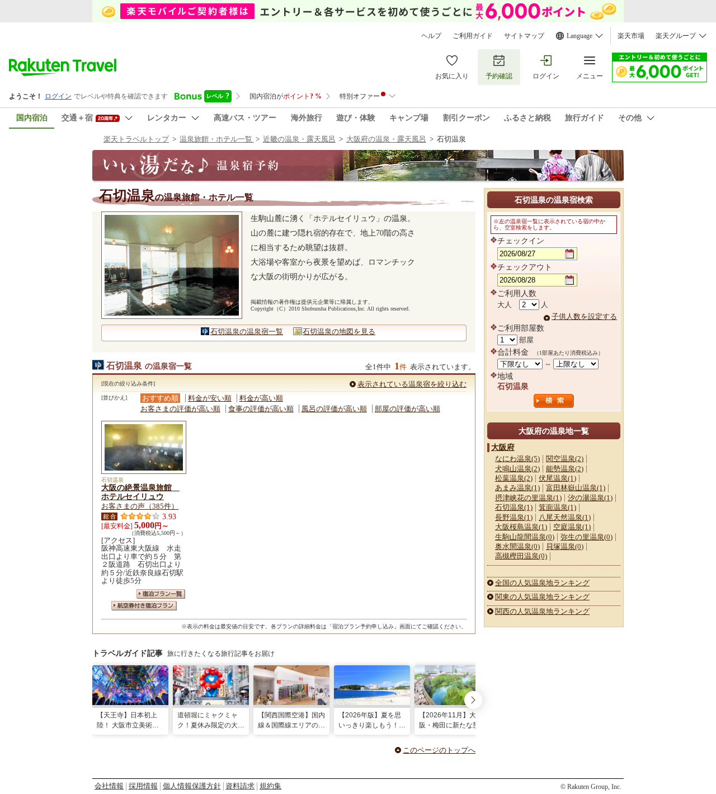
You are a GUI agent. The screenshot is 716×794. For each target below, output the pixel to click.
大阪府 (503, 447)
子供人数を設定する (584, 316)
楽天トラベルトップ (136, 139)
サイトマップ (524, 36)
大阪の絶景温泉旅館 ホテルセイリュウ (140, 492)
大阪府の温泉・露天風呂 (386, 139)
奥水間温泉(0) (517, 546)
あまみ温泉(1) (517, 487)
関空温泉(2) (564, 458)
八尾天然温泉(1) (565, 517)
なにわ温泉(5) (517, 458)
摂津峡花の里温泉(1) (528, 498)
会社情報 (109, 786)
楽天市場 (631, 36)
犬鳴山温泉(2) (517, 468)
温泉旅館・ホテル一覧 (217, 139)
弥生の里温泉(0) (586, 537)
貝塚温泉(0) (564, 546)
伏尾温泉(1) (557, 478)
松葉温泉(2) (514, 478)
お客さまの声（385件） (139, 506)
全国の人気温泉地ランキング (542, 583)
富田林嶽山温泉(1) (575, 487)
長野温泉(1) (514, 517)
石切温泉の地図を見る (339, 331)
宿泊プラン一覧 (160, 594)
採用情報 (143, 786)
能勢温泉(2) (564, 468)
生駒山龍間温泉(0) (524, 537)
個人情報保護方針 (192, 786)
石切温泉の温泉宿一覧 (246, 331)
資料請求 (240, 786)
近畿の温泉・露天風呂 (299, 139)
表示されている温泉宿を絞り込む (412, 384)
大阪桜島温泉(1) (521, 527)
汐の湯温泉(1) (590, 498)
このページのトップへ (439, 750)
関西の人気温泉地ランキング (542, 611)
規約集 (270, 786)
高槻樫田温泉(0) (521, 556)
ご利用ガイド (473, 36)
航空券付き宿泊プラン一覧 (144, 605)
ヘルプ (431, 36)
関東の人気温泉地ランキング (542, 597)
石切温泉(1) (514, 507)
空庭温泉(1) (572, 527)
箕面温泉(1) (557, 507)
